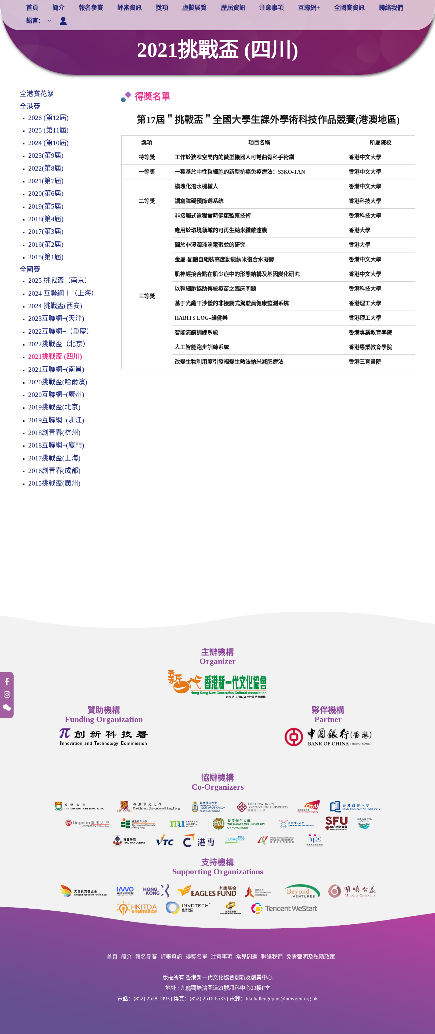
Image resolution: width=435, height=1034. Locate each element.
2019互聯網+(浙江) (56, 420)
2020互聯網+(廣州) (56, 394)
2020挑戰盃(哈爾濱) (57, 382)
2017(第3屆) (46, 231)
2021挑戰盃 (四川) (55, 356)
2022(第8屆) (46, 168)
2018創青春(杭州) (54, 432)
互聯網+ (309, 7)
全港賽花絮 (37, 94)
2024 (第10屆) (48, 142)
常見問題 (247, 957)
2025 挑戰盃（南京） (59, 280)
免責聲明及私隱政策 (310, 957)
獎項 (162, 7)
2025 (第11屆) (48, 130)
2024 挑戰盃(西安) (55, 306)
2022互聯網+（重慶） (60, 331)
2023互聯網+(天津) (56, 318)
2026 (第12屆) (48, 117)
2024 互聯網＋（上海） (63, 293)
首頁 (32, 7)
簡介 (58, 7)
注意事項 (271, 7)
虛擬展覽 (194, 7)
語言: (34, 20)
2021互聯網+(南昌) (56, 369)
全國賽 (30, 269)
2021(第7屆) (46, 181)
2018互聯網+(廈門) (56, 445)
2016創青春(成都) (54, 470)
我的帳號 (64, 19)
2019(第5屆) (46, 206)
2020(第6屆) (46, 193)
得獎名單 (196, 957)
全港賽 (30, 106)
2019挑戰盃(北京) (54, 407)
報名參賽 (91, 7)
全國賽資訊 (349, 7)
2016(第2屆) (46, 244)
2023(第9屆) (46, 155)
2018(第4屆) (46, 219)
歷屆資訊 (233, 7)
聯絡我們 (391, 7)
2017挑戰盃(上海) (54, 458)
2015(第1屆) (46, 257)
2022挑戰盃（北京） (58, 344)
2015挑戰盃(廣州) (54, 483)
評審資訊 (129, 7)
